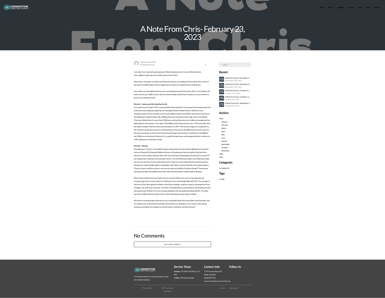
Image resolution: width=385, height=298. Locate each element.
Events (351, 7)
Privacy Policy (147, 288)
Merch (377, 7)
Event (222, 288)
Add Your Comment (172, 244)
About (330, 7)
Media (368, 7)
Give (359, 7)
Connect (341, 7)
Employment (234, 288)
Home (322, 7)
